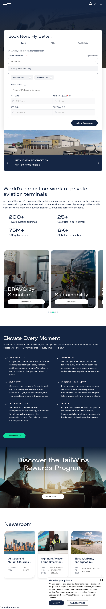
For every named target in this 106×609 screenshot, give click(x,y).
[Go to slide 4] (55, 312)
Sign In (31, 68)
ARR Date (15, 96)
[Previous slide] (7, 163)
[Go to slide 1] (48, 312)
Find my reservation (35, 51)
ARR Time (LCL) (60, 96)
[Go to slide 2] (51, 312)
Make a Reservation (84, 123)
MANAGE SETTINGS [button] (77, 603)
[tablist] (53, 43)
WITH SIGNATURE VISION (26, 165)
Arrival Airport (17, 84)
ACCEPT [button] (56, 603)
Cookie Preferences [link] (9, 607)
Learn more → (24, 302)
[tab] (23, 43)
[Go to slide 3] (53, 312)
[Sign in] (95, 4)
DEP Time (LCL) (60, 107)
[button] (102, 580)
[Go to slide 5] (57, 312)
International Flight (20, 77)
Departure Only (42, 77)
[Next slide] (98, 163)
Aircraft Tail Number (17, 56)
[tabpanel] (53, 88)
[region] (53, 150)
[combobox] (12, 90)
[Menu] (101, 4)
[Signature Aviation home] (7, 4)
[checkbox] (30, 77)
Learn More (13, 436)
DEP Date (15, 107)
